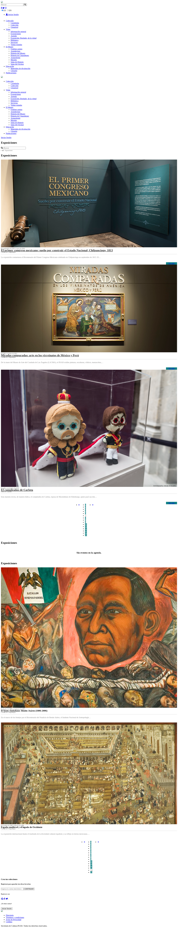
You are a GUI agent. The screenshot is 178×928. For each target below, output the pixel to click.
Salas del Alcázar (17, 64)
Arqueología (15, 58)
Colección (10, 21)
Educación (10, 66)
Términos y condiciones (15, 917)
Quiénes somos (16, 49)
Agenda (14, 36)
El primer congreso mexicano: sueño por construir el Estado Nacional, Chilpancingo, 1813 (57, 250)
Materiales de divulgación (20, 68)
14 (86, 533)
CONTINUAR (29, 889)
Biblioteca (14, 40)
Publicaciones (11, 73)
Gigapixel (14, 27)
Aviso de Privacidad (13, 920)
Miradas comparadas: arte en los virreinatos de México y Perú (40, 355)
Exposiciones (16, 34)
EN (10, 10)
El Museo (9, 47)
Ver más (171, 263)
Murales (14, 60)
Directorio (10, 915)
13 (86, 531)
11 (86, 526)
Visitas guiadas (16, 45)
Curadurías (15, 23)
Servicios (14, 42)
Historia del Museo (18, 53)
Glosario (14, 71)
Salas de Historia (17, 62)
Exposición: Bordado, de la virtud (23, 38)
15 (86, 535)
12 (86, 529)
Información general (18, 32)
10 (86, 524)
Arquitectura (15, 51)
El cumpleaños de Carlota (17, 489)
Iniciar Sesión (13, 15)
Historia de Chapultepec (20, 55)
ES (5, 10)
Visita (8, 29)
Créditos (9, 922)
